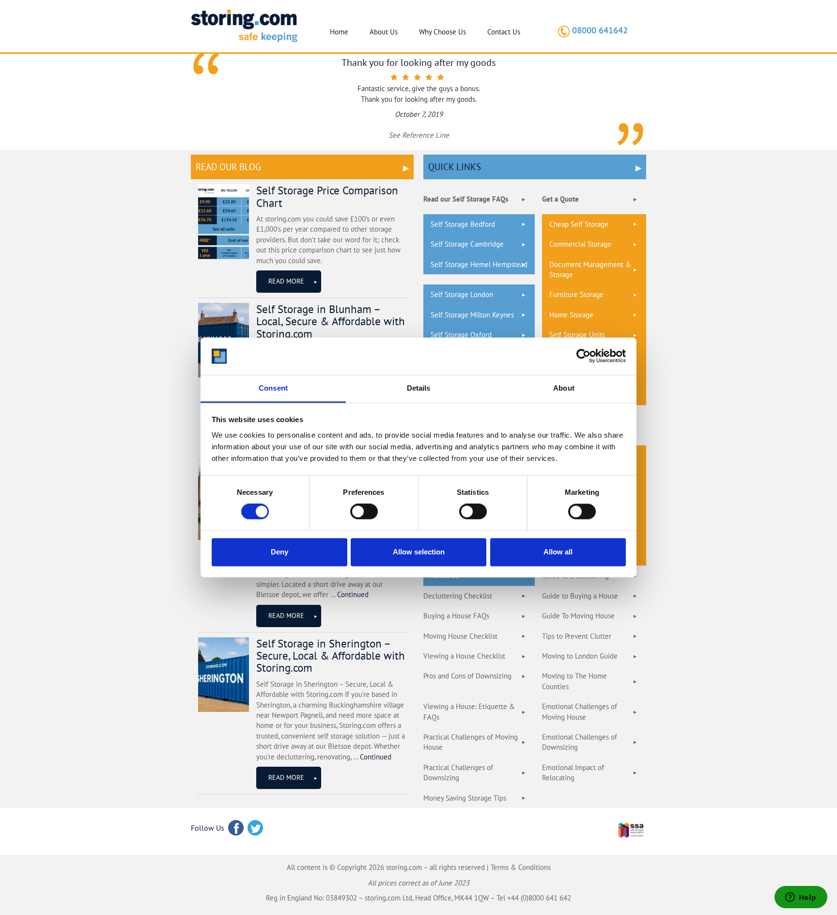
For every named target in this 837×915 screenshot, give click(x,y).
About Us (384, 31)
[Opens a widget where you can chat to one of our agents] (800, 898)
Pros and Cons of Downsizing (467, 675)
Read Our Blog (228, 167)
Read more (286, 281)
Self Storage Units (577, 334)
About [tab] (563, 388)
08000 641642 (600, 30)
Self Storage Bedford (463, 224)
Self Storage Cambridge (467, 244)
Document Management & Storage (590, 269)
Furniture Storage (576, 294)
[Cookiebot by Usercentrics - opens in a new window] (583, 356)
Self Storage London (462, 294)
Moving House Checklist (460, 636)
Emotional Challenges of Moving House (579, 711)
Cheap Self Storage (578, 224)
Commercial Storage (580, 244)
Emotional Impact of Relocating (573, 772)
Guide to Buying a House (580, 595)
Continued (353, 594)
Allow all (558, 552)
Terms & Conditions (521, 867)
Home (339, 31)
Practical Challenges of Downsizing (458, 772)
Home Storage (571, 314)
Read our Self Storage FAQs (465, 199)
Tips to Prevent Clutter (576, 636)
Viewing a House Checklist (464, 656)
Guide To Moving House (578, 615)
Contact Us (503, 31)
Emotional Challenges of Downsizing (579, 742)
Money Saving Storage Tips (464, 798)
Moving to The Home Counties (574, 681)
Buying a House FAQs (456, 615)
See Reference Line (418, 135)
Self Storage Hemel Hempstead (479, 264)
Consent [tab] (273, 388)
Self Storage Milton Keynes (472, 314)
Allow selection (419, 552)
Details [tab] (419, 388)
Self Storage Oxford (461, 334)
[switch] (364, 512)
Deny (279, 552)
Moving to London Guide (580, 656)
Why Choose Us (442, 31)
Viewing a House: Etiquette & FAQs (469, 711)
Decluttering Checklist (457, 595)
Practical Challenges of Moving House (470, 742)
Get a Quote (560, 199)
